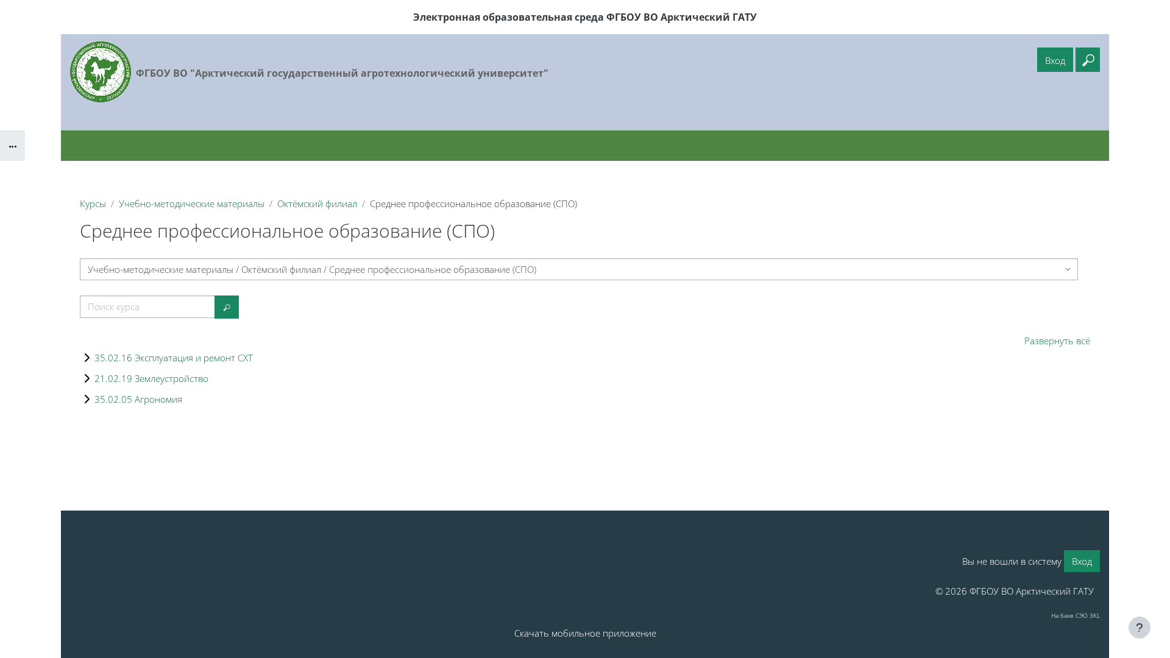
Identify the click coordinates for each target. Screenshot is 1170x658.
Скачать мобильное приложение (585, 633)
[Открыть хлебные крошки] (12, 145)
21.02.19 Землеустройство (151, 378)
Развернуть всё (1057, 340)
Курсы (93, 203)
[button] (1087, 59)
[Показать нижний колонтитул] (1139, 628)
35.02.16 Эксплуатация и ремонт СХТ (173, 358)
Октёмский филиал (317, 203)
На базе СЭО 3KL (1075, 615)
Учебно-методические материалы (191, 203)
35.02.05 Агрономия (138, 399)
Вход (1055, 60)
